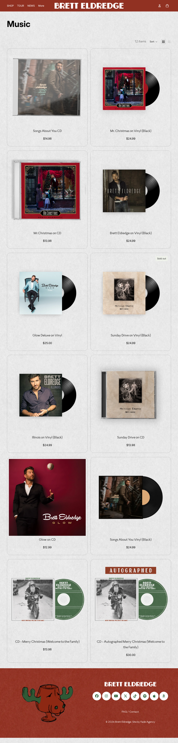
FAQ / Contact (130, 711)
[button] (153, 42)
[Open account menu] (159, 6)
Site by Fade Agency (143, 722)
